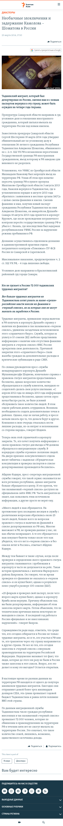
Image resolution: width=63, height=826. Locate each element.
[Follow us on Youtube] (4, 791)
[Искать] (43, 822)
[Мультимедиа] (19, 822)
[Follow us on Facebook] (18, 791)
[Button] (54, 42)
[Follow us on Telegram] (25, 791)
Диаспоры (8, 12)
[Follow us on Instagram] (11, 791)
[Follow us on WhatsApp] (31, 791)
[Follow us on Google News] (38, 791)
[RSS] (45, 791)
